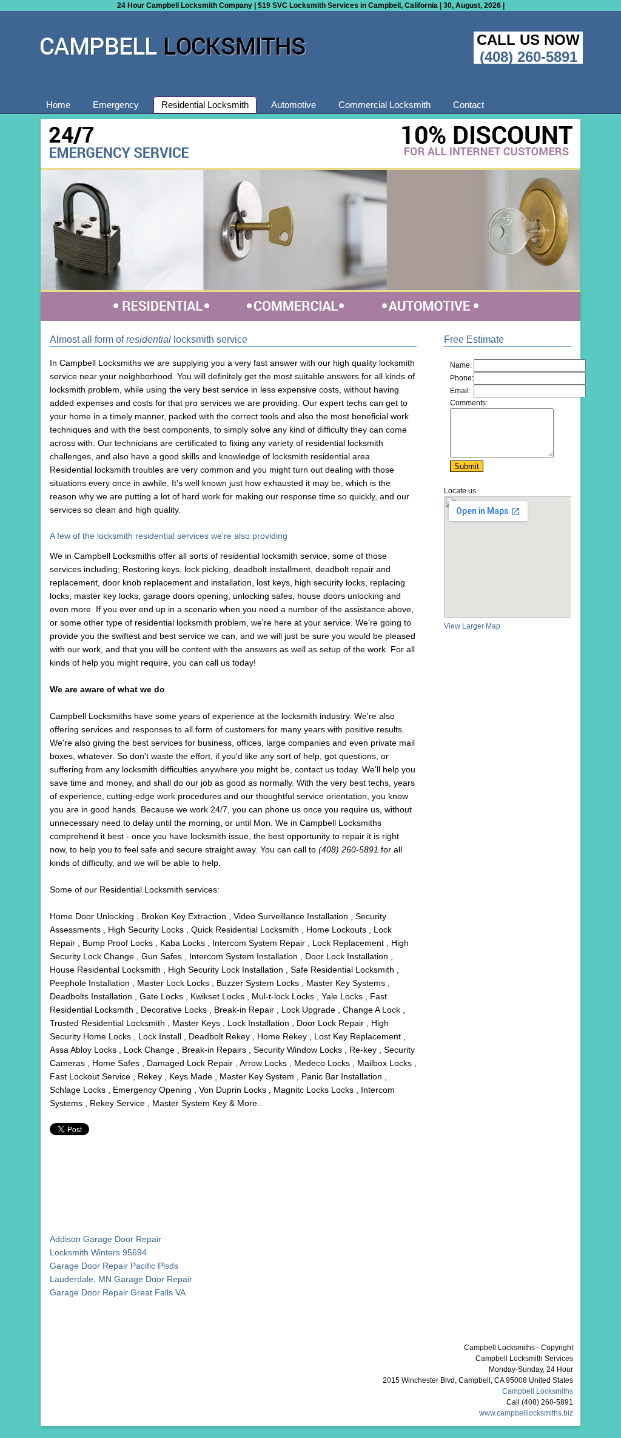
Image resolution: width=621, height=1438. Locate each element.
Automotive (293, 105)
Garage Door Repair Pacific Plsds (114, 1266)
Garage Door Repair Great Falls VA (118, 1292)
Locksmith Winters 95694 (98, 1252)
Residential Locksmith (205, 105)
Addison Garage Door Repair (105, 1239)
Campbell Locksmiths (537, 1391)
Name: (461, 365)
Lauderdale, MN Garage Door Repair (121, 1279)
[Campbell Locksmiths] (173, 59)
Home (58, 105)
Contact (468, 105)
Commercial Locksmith (384, 105)
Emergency (116, 105)
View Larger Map (472, 626)
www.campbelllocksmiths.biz (526, 1413)
